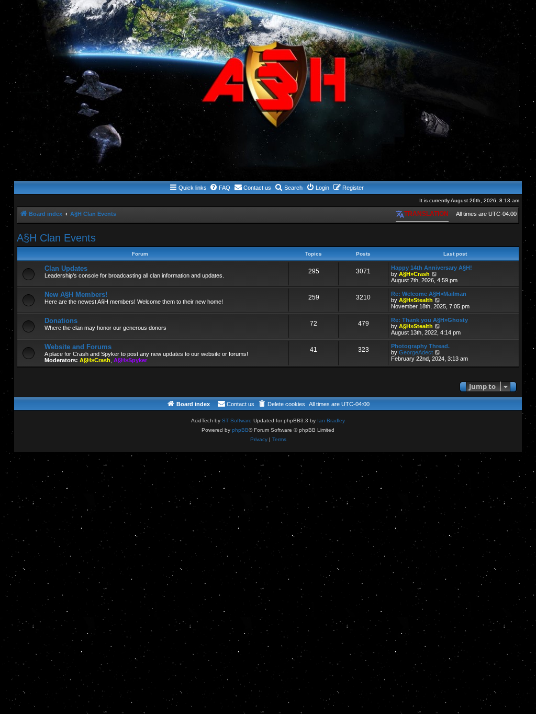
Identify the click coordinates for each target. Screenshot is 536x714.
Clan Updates (65, 268)
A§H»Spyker (130, 360)
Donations (60, 321)
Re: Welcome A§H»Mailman (428, 294)
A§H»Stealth (416, 300)
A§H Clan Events (56, 238)
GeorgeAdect (416, 352)
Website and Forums (77, 347)
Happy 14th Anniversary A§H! (431, 267)
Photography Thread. (420, 346)
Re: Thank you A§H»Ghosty (429, 320)
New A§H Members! (75, 294)
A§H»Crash (414, 274)
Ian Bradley (331, 420)
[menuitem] (219, 187)
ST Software (237, 420)
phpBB (240, 430)
